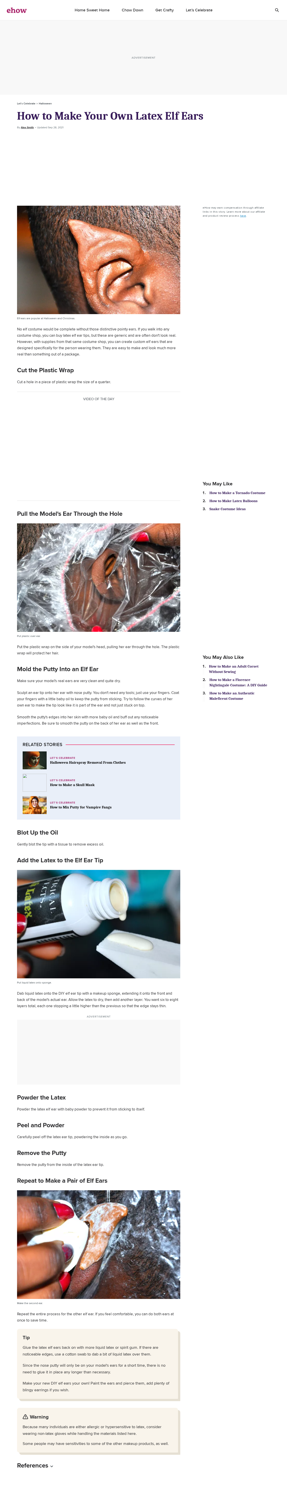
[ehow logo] (17, 10)
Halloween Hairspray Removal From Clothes (88, 762)
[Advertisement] (143, 167)
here (243, 216)
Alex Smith (27, 127)
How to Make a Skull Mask (72, 785)
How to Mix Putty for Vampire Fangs (81, 807)
